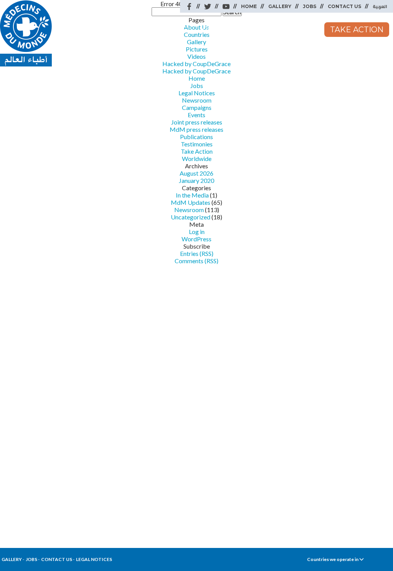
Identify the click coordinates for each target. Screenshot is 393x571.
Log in (197, 231)
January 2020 (196, 180)
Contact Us (344, 6)
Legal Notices (196, 92)
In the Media (192, 195)
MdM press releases (196, 129)
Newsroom (289, 29)
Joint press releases (196, 122)
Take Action (356, 29)
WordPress (196, 238)
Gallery (279, 6)
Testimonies (197, 144)
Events (196, 114)
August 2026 (196, 173)
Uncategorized (190, 217)
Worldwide (160, 29)
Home (249, 6)
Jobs (309, 6)
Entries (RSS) (196, 253)
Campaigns (196, 107)
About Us (97, 29)
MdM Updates (190, 202)
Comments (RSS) (196, 260)
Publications (196, 136)
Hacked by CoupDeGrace (196, 71)
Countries (226, 29)
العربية (380, 6)
